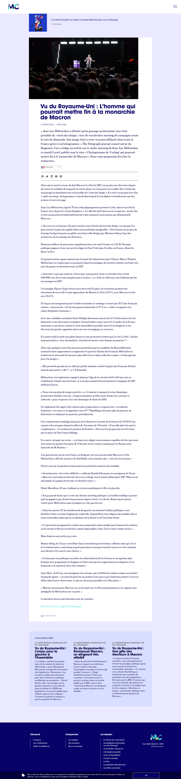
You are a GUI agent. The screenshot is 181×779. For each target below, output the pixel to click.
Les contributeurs (40, 743)
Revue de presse (75, 746)
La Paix (106, 762)
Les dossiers (73, 740)
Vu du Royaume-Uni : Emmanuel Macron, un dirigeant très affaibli (89, 653)
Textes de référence (41, 746)
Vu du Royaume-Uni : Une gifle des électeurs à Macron (128, 651)
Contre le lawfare (110, 758)
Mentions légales (157, 746)
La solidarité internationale (114, 765)
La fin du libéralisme (111, 755)
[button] (99, 24)
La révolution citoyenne (113, 749)
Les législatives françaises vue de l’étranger (114, 744)
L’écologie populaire (112, 752)
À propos (37, 740)
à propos (57, 24)
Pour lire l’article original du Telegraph (61, 606)
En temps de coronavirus (113, 740)
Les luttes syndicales (111, 768)
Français (48, 167)
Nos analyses (73, 743)
